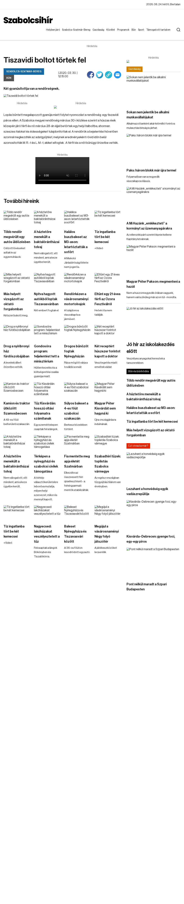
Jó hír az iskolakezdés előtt (150, 348)
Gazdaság (99, 30)
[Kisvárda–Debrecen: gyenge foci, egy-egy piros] (153, 515)
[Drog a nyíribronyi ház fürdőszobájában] (17, 332)
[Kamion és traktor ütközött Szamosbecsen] (17, 389)
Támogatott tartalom (154, 33)
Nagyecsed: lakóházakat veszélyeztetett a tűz (47, 534)
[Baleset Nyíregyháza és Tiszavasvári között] (77, 512)
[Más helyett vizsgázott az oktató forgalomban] (17, 280)
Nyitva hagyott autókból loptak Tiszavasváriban (46, 299)
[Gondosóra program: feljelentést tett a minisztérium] (47, 332)
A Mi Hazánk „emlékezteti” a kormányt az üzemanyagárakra (149, 226)
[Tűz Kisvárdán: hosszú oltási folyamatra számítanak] (47, 389)
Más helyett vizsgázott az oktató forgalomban (14, 301)
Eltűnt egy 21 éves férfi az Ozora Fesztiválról (108, 299)
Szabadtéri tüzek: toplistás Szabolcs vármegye (108, 464)
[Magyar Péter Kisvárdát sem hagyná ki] (108, 389)
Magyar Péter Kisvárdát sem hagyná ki (105, 408)
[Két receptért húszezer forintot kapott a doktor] (108, 332)
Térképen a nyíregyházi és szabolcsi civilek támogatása (46, 464)
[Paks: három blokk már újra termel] (153, 149)
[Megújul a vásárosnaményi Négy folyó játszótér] (108, 512)
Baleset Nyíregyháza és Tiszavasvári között (75, 534)
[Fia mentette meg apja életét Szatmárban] (77, 442)
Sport (142, 30)
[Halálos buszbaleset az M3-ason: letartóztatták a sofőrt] (77, 218)
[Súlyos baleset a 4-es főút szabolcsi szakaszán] (77, 389)
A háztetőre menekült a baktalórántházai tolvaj (46, 239)
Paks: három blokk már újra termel (151, 170)
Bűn (134, 30)
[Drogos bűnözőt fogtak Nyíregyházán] (77, 332)
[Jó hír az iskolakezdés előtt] (153, 322)
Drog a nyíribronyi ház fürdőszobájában (16, 351)
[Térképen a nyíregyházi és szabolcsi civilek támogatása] (47, 442)
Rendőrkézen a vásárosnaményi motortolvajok (76, 299)
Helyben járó (51, 33)
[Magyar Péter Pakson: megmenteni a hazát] (153, 260)
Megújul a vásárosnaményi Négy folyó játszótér (107, 534)
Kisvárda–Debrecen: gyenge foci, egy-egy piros (150, 539)
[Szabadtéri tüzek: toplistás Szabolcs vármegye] (108, 442)
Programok (124, 30)
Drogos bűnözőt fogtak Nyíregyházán (76, 351)
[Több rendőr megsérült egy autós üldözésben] (17, 218)
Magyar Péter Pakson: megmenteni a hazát (153, 284)
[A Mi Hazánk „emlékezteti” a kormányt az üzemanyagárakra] (153, 202)
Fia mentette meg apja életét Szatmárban (77, 461)
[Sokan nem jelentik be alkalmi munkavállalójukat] (153, 91)
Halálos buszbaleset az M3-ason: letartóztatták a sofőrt (76, 242)
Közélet (111, 30)
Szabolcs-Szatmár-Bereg (73, 33)
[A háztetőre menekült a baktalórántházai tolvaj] (47, 218)
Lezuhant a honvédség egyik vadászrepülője (147, 491)
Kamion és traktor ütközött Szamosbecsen (17, 408)
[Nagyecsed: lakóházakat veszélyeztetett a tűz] (47, 512)
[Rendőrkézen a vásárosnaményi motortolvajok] (77, 280)
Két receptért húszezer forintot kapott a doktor (107, 351)
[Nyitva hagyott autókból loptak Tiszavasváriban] (47, 280)
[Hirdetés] (81, 107)
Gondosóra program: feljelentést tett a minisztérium (46, 354)
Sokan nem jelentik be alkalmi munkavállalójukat (147, 115)
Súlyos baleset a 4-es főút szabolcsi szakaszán (76, 411)
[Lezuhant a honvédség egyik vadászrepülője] (153, 467)
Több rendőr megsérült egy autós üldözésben (17, 237)
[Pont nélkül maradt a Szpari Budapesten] (153, 563)
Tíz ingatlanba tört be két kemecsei (105, 237)
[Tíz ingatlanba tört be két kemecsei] (108, 218)
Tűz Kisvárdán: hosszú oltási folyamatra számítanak (45, 411)
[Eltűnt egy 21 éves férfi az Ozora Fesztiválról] (108, 280)
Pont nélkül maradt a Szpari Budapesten (146, 587)
